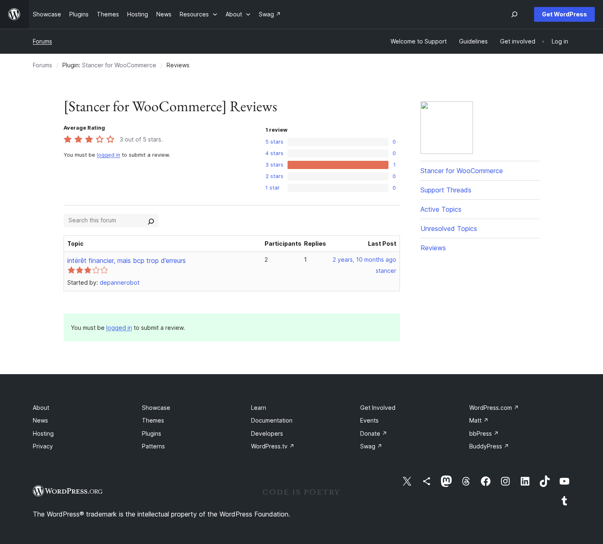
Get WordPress (564, 14)
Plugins (151, 433)
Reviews (433, 248)
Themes (153, 420)
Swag (371, 446)
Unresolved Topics (448, 228)
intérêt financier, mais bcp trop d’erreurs (126, 260)
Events (369, 420)
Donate (373, 433)
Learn (258, 407)
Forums (42, 41)
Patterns (153, 446)
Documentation (271, 420)
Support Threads (445, 190)
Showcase (156, 407)
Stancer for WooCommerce (119, 65)
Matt (479, 420)
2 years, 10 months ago (364, 259)
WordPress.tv (273, 446)
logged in (108, 155)
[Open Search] (514, 14)
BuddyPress (489, 446)
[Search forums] (151, 220)
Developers (267, 433)
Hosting (43, 433)
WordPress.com (494, 407)
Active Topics (440, 209)
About (41, 407)
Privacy (43, 446)
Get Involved (377, 407)
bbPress (484, 433)
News (40, 420)
